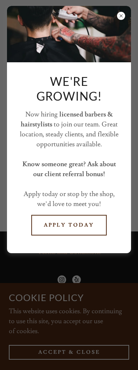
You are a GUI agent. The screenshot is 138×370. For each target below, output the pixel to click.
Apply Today (69, 225)
